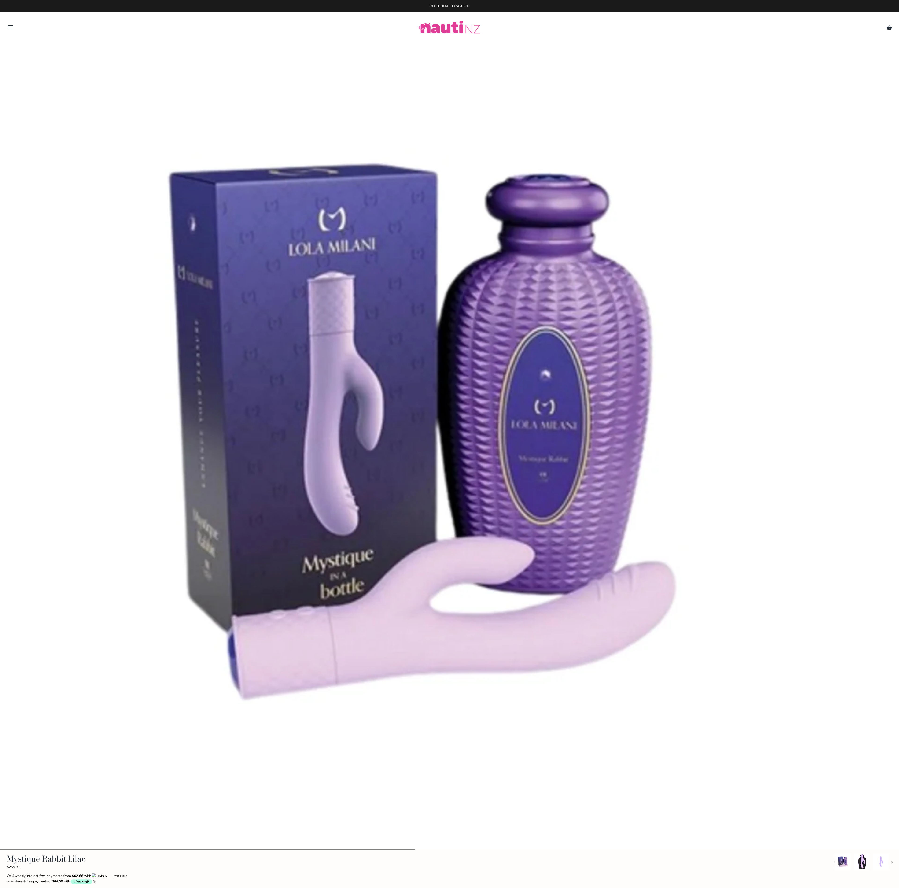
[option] (842, 862)
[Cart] (889, 27)
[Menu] (10, 28)
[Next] (892, 862)
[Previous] (834, 862)
